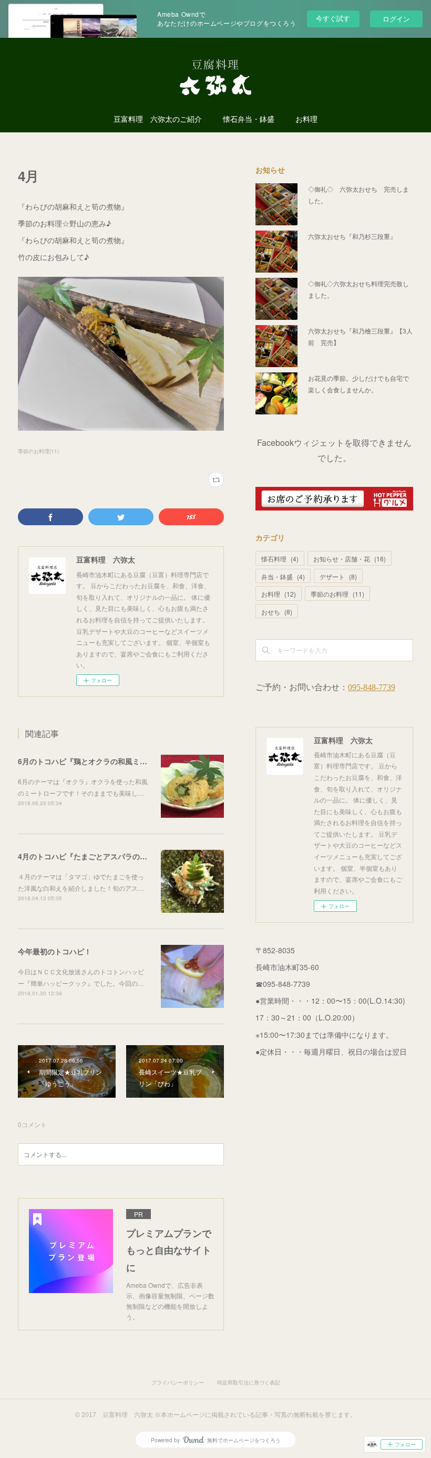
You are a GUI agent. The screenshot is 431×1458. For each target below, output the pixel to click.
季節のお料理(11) (38, 451)
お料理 (306, 119)
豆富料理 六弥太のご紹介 (158, 119)
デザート (338, 576)
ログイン (396, 19)
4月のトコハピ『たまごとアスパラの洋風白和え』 (101, 856)
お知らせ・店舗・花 (349, 558)
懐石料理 (280, 558)
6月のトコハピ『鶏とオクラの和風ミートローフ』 (101, 761)
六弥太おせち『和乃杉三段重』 (352, 236)
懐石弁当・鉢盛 (248, 119)
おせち (276, 611)
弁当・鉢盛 (283, 576)
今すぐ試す (333, 18)
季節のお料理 (337, 593)
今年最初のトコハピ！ (54, 951)
